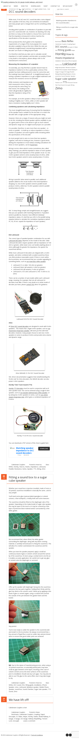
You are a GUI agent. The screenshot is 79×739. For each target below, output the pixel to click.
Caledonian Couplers (18, 465)
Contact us (55, 6)
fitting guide (29, 685)
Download (44, 448)
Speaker (30, 469)
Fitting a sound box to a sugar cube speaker (28, 478)
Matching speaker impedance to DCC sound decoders (29, 9)
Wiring (39, 469)
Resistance (18, 469)
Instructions (65, 61)
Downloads (36, 6)
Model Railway (43, 717)
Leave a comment (29, 721)
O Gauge (17, 719)
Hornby (16, 467)
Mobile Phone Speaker (61, 69)
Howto (27, 467)
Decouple (12, 717)
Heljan (25, 717)
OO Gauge (24, 719)
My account (67, 6)
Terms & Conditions (37, 735)
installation (37, 685)
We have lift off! (19, 700)
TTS (34, 469)
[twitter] (70, 735)
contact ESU (30, 284)
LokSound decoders (15, 241)
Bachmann (15, 714)
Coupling (37, 714)
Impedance (34, 467)
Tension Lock (58, 82)
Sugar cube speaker (40, 689)
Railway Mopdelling (34, 719)
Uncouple (16, 721)
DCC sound (17, 685)
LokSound (42, 467)
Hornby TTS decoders (16, 388)
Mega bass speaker (60, 67)
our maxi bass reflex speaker (36, 261)
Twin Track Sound (60, 85)
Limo (16, 687)
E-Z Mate (19, 717)
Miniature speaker (33, 687)
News (16, 6)
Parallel (11, 469)
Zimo (43, 469)
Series (24, 469)
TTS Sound (70, 82)
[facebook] (67, 735)
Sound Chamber (28, 689)
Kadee (36, 717)
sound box (18, 689)
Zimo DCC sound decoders (20, 326)
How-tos (24, 6)
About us (7, 6)
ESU (23, 685)
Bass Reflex (67, 41)
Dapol (43, 714)
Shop (46, 6)
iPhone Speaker (72, 61)
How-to (21, 467)
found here (33, 145)
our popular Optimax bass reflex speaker (33, 393)
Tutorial (75, 82)
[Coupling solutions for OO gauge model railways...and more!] (22, 2)
